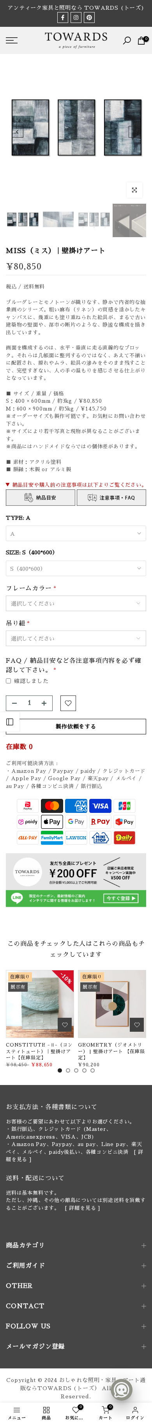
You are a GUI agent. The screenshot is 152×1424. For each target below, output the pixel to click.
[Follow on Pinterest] (89, 17)
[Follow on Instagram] (76, 17)
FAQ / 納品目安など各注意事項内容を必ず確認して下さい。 (73, 665)
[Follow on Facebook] (62, 17)
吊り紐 (18, 623)
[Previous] (17, 132)
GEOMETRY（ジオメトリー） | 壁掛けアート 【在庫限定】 (111, 1051)
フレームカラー (31, 588)
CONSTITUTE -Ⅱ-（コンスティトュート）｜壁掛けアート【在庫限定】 (39, 1051)
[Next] (134, 132)
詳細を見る (82, 1208)
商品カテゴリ (25, 1245)
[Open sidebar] (9, 722)
